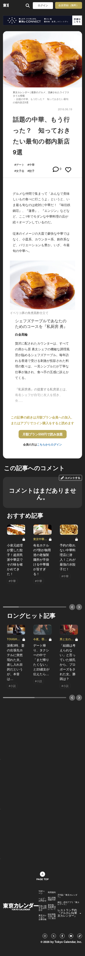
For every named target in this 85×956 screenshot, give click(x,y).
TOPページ (42, 892)
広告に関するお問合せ (42, 908)
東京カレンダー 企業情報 (42, 917)
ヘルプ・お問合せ (42, 900)
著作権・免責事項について (52, 907)
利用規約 (52, 892)
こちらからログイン (49, 444)
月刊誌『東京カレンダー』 (67, 896)
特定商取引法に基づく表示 (52, 916)
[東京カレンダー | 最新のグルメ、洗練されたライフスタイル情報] (6, 5)
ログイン (43, 5)
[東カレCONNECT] (42, 20)
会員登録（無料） (68, 5)
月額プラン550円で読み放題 (43, 434)
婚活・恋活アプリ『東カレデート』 (68, 903)
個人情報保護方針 (52, 899)
